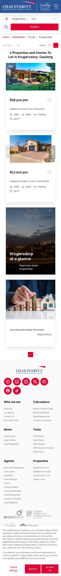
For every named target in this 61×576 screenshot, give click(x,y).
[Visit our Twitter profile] (35, 382)
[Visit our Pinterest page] (8, 391)
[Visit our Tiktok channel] (17, 391)
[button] (27, 19)
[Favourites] (49, 100)
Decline (33, 569)
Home (6, 37)
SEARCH (34, 27)
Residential (19, 37)
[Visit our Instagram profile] (26, 382)
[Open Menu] (55, 6)
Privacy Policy (34, 548)
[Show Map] (55, 45)
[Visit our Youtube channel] (44, 382)
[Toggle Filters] (6, 27)
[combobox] (43, 19)
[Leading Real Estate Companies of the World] (45, 6)
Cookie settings (13, 569)
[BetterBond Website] (13, 514)
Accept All (50, 569)
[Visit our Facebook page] (8, 382)
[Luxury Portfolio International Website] (39, 514)
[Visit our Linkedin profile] (17, 382)
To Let (31, 37)
